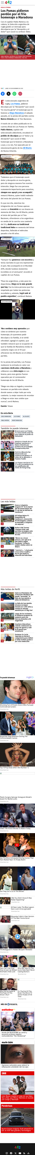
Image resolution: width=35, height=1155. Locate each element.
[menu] (2, 2)
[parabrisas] (17, 1106)
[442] (17, 1147)
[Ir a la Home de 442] (8, 3)
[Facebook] (11, 1153)
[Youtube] (20, 1153)
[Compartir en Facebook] (3, 94)
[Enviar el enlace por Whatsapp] (14, 94)
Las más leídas (8, 501)
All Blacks (26, 416)
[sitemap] (28, 1153)
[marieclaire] (17, 1042)
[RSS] (24, 1153)
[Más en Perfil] (12, 1004)
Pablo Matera (5, 420)
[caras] (17, 1073)
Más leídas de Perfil (10, 589)
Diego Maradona (17, 113)
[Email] (20, 94)
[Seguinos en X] (15, 1153)
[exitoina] (17, 1010)
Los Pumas (15, 104)
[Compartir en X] (8, 94)
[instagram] (7, 1153)
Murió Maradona (17, 420)
